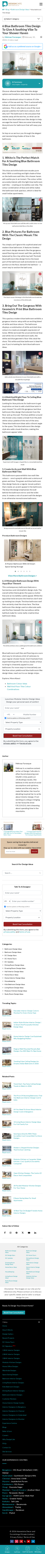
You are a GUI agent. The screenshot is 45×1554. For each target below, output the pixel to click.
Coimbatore (7, 1484)
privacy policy (10, 932)
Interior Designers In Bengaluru (14, 1407)
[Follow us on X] (23, 1233)
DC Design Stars (11, 955)
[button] (15, 571)
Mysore (5, 1481)
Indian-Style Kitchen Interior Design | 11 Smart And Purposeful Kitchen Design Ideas (27, 1024)
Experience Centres (9, 1423)
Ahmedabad (7, 1507)
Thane (14, 1490)
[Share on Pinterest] (40, 53)
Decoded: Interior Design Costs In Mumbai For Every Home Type (26, 1012)
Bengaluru (6, 1470)
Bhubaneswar (8, 1504)
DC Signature (8, 1346)
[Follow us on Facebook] (12, 1541)
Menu (5, 1322)
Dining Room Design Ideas (14, 965)
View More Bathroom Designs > (22, 575)
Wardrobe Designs (9, 1370)
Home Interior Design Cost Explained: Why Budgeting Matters (28, 1037)
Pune (4, 1493)
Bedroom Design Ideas (13, 952)
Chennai (6, 1478)
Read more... (6, 1015)
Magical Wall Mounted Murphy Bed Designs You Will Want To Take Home (27, 1050)
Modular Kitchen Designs (11, 1362)
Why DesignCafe (8, 1439)
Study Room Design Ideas (14, 994)
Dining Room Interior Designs (13, 1391)
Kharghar (22, 1490)
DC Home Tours (11, 959)
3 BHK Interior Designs (11, 1358)
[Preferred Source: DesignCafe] (22, 46)
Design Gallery (7, 1334)
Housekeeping (10, 981)
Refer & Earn (7, 1431)
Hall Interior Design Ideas (14, 971)
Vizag (4, 1487)
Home (4, 1326)
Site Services (7, 1452)
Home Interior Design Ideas (15, 978)
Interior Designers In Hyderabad (14, 1415)
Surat (4, 1513)
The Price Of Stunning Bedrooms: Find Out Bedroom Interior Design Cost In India (28, 1098)
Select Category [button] (12, 19)
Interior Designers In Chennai (13, 1411)
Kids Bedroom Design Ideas (15, 984)
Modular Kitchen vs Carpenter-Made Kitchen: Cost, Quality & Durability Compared (27, 1161)
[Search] (40, 872)
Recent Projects (8, 1338)
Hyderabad (7, 1475)
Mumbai (5, 1490)
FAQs (4, 1443)
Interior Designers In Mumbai (13, 1419)
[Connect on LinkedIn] (33, 1541)
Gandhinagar (8, 1510)
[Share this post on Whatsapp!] (41, 37)
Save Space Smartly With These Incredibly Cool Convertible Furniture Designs (28, 1136)
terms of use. (24, 932)
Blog (7, 9)
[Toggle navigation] (41, 4)
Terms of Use (29, 1537)
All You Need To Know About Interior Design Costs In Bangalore (27, 1110)
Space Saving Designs (10, 1374)
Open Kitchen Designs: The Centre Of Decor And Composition (28, 1174)
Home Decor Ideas (11, 975)
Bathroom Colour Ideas (17, 683)
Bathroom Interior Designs (12, 1395)
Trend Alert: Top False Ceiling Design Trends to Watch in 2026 (27, 1085)
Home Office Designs (10, 1366)
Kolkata (5, 1501)
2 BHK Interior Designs (11, 1354)
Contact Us (6, 1447)
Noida (5, 1498)
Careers (5, 1435)
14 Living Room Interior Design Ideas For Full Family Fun (27, 1123)
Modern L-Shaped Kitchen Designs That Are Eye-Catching (26, 1149)
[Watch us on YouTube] (28, 1541)
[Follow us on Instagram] (16, 1541)
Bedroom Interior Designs (12, 1379)
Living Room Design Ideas (14, 988)
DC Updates (9, 962)
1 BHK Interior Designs (11, 1350)
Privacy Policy (16, 1537)
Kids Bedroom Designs (10, 1387)
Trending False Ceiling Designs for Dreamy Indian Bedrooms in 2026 (26, 1062)
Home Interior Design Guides (13, 1403)
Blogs (4, 1427)
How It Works (7, 1330)
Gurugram (6, 1496)
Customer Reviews (9, 1399)
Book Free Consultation (22, 735)
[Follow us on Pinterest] (21, 1541)
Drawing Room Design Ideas (15, 968)
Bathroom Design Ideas (20, 9)
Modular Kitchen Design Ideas (16, 991)
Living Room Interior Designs (13, 1383)
